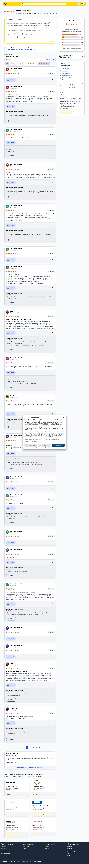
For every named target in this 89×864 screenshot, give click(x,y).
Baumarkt (62, 110)
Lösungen (69, 848)
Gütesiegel (3, 846)
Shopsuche (25, 850)
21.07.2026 (17, 316)
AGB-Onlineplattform (35, 861)
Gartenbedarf (69, 110)
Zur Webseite (70, 84)
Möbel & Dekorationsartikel (66, 113)
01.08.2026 (17, 134)
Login (68, 855)
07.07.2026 (8, 514)
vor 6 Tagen (9, 113)
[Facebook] (67, 88)
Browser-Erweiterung (6, 853)
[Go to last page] (39, 747)
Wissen (69, 853)
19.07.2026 (17, 362)
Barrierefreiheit (25, 861)
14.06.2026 (17, 632)
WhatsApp (64, 71)
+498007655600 (66, 68)
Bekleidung (41, 814)
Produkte (69, 846)
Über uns (47, 848)
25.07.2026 (17, 253)
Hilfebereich (26, 848)
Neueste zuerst (50, 59)
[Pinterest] (75, 88)
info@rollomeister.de (67, 75)
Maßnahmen (13, 757)
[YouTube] (72, 88)
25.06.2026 (17, 536)
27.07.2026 (17, 210)
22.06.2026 (8, 569)
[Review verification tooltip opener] (30, 11)
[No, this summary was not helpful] (53, 41)
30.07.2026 (17, 169)
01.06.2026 (17, 668)
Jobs (46, 851)
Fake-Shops (26, 846)
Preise (68, 850)
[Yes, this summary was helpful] (51, 41)
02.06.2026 (8, 691)
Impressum (4, 861)
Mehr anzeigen (65, 79)
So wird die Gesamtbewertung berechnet (71, 48)
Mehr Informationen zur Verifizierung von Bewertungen (30, 767)
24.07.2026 (17, 271)
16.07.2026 (17, 400)
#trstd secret (4, 851)
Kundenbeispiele (71, 851)
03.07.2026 (17, 499)
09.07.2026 (17, 481)
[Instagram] (70, 88)
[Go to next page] (36, 747)
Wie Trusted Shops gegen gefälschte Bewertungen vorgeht (22, 49)
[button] (78, 3)
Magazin (47, 846)
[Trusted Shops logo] (7, 4)
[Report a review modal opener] (52, 80)
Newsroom (47, 850)
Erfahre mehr (39, 776)
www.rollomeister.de (66, 73)
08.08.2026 (17, 91)
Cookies (18, 861)
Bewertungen (4, 850)
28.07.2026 (8, 232)
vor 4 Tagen (17, 73)
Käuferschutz (4, 848)
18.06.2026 (17, 554)
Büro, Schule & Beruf (16, 833)
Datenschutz (11, 861)
